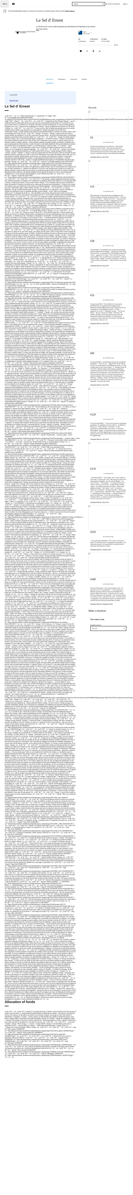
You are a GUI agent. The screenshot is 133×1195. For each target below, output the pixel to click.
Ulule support (70, 11)
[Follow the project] (80, 51)
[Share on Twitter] (93, 51)
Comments (73, 79)
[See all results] (103, 4)
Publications (61, 79)
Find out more (14, 100)
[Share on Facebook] (87, 51)
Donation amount (95, 625)
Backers (84, 79)
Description (49, 79)
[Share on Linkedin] (99, 51)
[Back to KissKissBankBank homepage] (12, 4)
